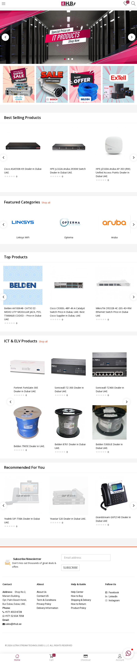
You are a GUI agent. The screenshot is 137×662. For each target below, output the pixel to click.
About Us (41, 592)
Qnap (114, 237)
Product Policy (78, 608)
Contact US (43, 596)
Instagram (113, 600)
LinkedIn (113, 596)
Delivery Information (47, 608)
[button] (128, 653)
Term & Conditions (46, 600)
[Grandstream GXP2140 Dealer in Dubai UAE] (113, 494)
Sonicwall (69, 237)
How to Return (78, 604)
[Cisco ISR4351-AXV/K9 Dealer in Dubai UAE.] (114, 145)
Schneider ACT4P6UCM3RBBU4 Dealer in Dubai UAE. (97, 391)
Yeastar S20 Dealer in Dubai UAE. (68, 518)
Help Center (77, 592)
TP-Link (23, 237)
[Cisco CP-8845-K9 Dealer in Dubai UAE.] (22, 145)
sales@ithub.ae (13, 624)
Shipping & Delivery (81, 600)
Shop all (46, 202)
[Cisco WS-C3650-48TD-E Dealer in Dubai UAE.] (68, 145)
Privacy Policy (44, 604)
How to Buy (77, 596)
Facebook (114, 592)
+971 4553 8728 (13, 612)
